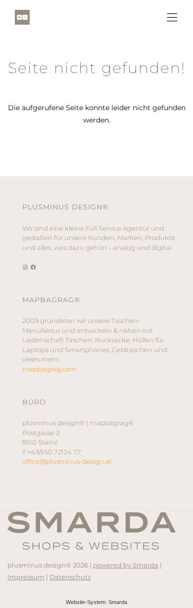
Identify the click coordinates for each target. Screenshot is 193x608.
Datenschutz (70, 577)
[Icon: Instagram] (25, 267)
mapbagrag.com (49, 369)
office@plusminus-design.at (67, 461)
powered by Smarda (125, 565)
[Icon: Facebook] (33, 267)
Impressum (26, 577)
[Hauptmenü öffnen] (172, 17)
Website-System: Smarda (96, 602)
